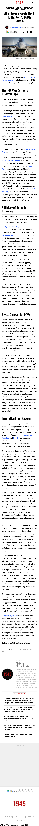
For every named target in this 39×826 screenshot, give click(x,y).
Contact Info (23, 816)
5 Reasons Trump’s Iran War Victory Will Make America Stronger (18, 735)
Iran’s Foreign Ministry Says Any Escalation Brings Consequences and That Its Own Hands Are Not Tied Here (19, 727)
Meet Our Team (14, 816)
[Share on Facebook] (19, 32)
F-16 (17, 650)
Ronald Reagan (31, 650)
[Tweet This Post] (23, 32)
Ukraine (4, 651)
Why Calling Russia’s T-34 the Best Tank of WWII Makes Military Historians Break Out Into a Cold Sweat (18, 718)
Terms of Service (16, 817)
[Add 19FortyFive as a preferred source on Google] (12, 32)
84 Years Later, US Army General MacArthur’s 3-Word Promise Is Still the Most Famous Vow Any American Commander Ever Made (19, 709)
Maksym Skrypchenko (16, 27)
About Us (7, 816)
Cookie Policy (24, 817)
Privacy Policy (30, 816)
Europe (13, 650)
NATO (24, 650)
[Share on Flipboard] (27, 32)
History (21, 650)
